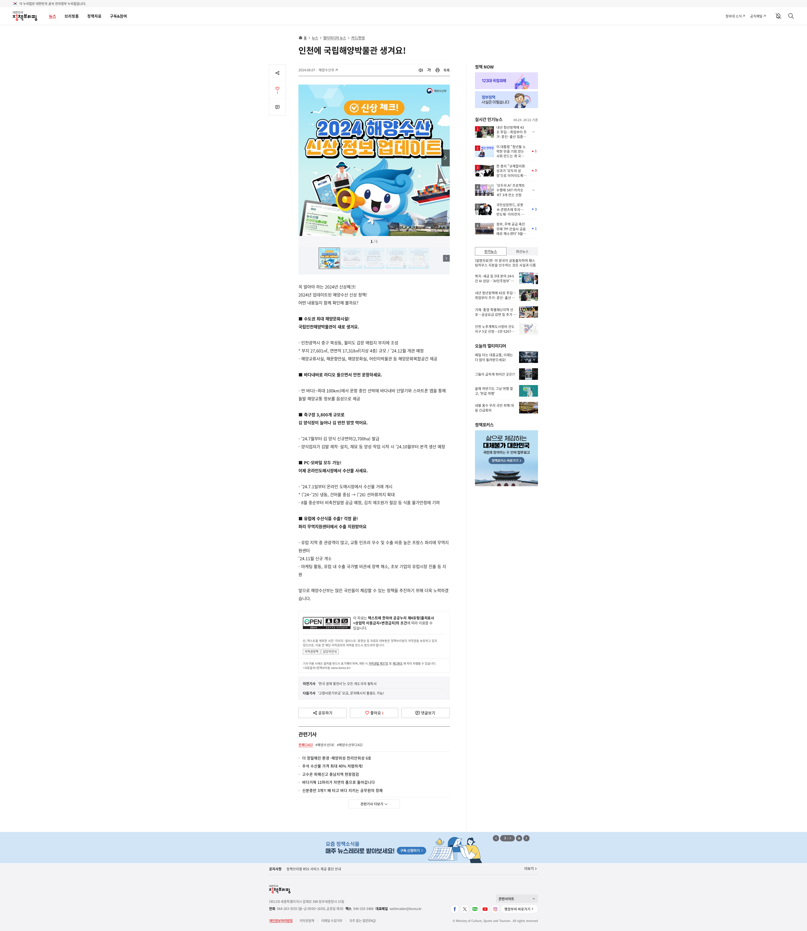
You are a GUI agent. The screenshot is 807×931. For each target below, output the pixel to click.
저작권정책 (311, 651)
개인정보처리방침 (281, 920)
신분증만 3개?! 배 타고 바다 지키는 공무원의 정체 (342, 790)
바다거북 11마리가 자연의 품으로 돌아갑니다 (338, 782)
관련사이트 (506, 898)
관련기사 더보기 (371, 803)
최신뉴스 (522, 251)
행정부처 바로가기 (517, 908)
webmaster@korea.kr (406, 908)
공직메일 (756, 16)
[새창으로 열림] (437, 70)
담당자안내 (330, 651)
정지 (519, 838)
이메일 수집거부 (331, 920)
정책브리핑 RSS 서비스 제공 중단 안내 (313, 869)
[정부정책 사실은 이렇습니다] (506, 99)
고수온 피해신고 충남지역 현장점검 (330, 774)
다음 (445, 158)
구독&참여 (118, 16)
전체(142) (305, 744)
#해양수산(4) (324, 744)
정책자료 (94, 16)
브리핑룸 (72, 16)
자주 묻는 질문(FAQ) (362, 920)
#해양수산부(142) (350, 744)
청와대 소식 (733, 16)
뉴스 (52, 16)
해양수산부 (328, 69)
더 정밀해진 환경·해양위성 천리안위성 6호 (336, 758)
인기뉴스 (490, 251)
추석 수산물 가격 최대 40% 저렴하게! (332, 766)
